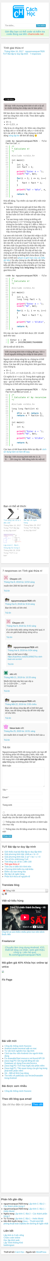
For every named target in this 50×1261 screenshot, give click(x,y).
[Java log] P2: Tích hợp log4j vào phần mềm (24, 1066)
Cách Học (19, 1252)
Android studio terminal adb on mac (20, 1048)
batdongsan (9, 1245)
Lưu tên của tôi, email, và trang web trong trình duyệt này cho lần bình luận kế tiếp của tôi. (23, 816)
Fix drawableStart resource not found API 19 (24, 1058)
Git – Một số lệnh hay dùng (16, 1073)
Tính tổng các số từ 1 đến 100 (18, 862)
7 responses (35, 54)
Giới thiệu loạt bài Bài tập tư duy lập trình (23, 852)
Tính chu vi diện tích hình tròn (17, 867)
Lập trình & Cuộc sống (14, 1235)
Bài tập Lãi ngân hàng (14, 874)
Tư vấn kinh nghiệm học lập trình (19, 1051)
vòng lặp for (14, 135)
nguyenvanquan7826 (35, 51)
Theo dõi (37, 1104)
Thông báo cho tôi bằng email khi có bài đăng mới (24, 830)
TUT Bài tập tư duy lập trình (15, 54)
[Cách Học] (25, 17)
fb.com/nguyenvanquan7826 (25, 954)
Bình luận (6, 766)
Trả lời (7, 591)
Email (5, 797)
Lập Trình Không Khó (13, 1243)
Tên (4, 790)
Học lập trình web (11, 1240)
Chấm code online (12, 1238)
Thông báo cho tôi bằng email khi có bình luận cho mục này (24, 823)
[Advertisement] (25, 77)
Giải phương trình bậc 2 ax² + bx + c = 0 (22, 857)
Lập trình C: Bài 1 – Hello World (29, 1218)
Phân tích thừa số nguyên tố (17, 876)
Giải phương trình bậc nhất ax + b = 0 (21, 854)
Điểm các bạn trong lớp (15, 872)
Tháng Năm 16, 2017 (13, 51)
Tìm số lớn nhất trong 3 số (16, 859)
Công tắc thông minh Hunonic (18, 1046)
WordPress (41, 1252)
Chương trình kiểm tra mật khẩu (18, 869)
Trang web (7, 805)
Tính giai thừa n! (11, 864)
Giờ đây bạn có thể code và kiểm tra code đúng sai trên (25, 32)
